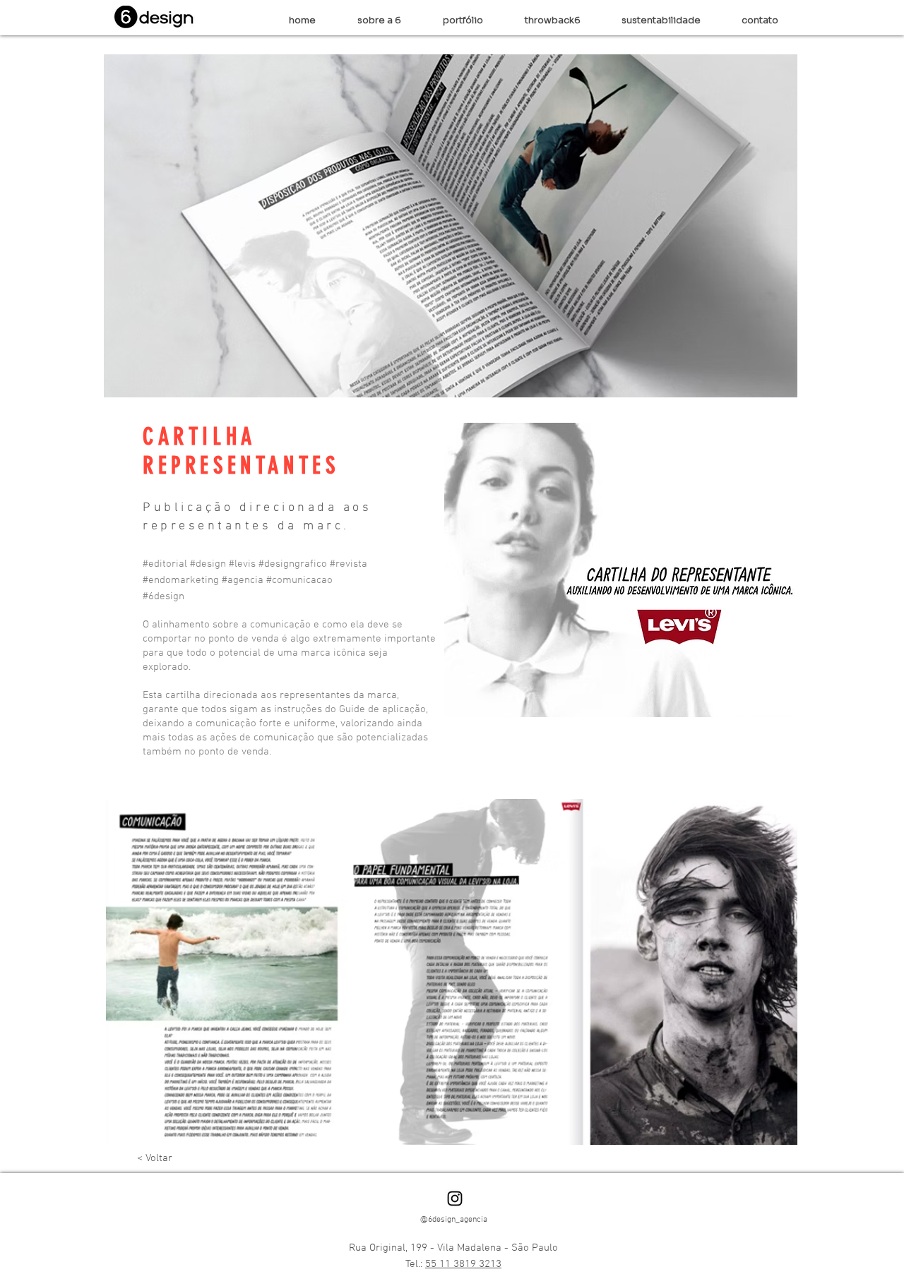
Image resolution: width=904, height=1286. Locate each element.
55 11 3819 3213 (463, 1264)
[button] (463, 20)
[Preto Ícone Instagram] (455, 1198)
